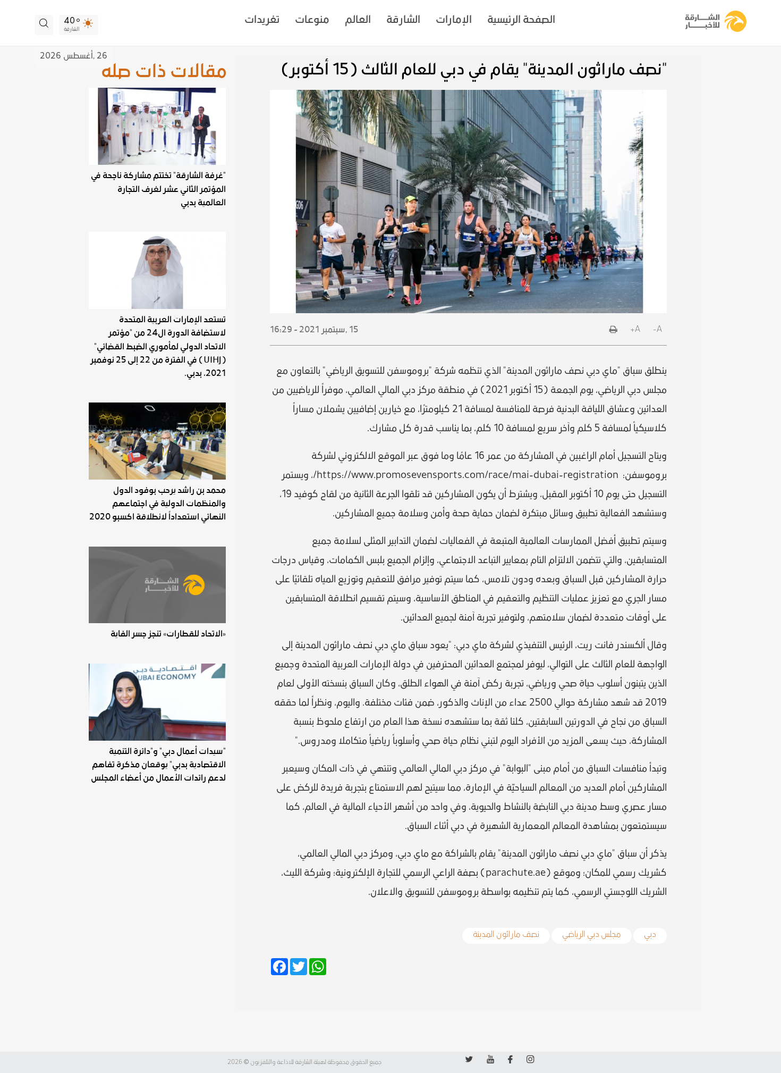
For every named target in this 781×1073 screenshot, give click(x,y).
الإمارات (454, 19)
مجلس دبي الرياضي (591, 932)
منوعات (312, 19)
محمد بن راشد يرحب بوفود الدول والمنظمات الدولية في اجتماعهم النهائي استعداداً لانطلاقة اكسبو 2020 (157, 503)
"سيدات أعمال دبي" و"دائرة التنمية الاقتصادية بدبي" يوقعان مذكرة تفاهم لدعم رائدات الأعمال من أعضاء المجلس (158, 764)
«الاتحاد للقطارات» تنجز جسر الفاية (168, 633)
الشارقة (403, 19)
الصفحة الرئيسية (521, 19)
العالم (358, 19)
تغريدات (261, 19)
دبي (650, 932)
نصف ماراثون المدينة (506, 932)
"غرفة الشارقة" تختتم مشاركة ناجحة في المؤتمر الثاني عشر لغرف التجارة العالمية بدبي (158, 188)
